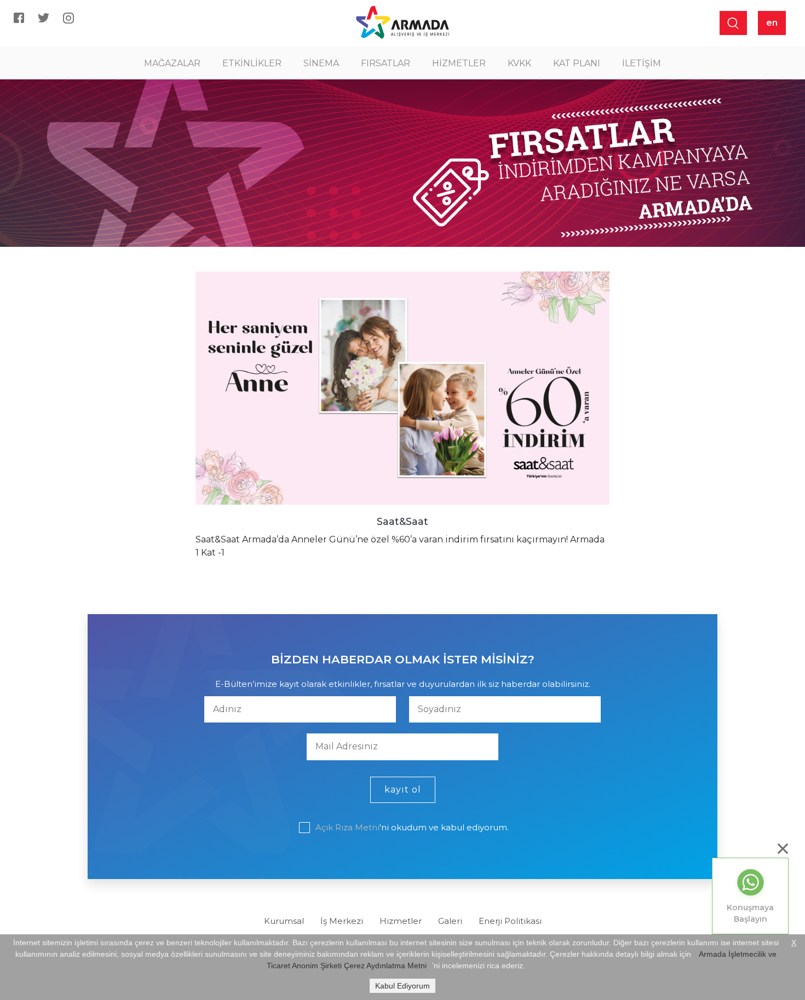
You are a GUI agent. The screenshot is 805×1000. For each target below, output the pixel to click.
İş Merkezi (341, 921)
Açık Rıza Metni (347, 827)
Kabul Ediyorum (402, 985)
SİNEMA (321, 63)
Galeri (450, 921)
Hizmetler (401, 921)
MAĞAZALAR (172, 63)
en (772, 23)
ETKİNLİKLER (251, 63)
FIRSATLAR (385, 63)
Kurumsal (284, 921)
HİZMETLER (459, 63)
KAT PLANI (576, 63)
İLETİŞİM (641, 63)
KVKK (519, 63)
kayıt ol (402, 789)
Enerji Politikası (510, 921)
